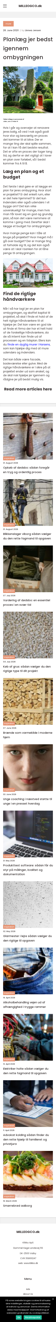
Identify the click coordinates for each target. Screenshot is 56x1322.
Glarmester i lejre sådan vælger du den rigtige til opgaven (27, 938)
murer (8, 23)
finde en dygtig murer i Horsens (28, 344)
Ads (28, 1289)
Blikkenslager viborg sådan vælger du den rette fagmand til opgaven (27, 536)
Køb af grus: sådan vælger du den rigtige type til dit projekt (27, 669)
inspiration (9, 458)
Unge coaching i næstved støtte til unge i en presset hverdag (27, 801)
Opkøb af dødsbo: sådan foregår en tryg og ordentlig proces (26, 470)
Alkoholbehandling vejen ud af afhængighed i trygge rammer (24, 1004)
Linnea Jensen (33, 30)
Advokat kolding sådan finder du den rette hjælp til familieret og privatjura (26, 1139)
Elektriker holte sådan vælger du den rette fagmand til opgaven (25, 1071)
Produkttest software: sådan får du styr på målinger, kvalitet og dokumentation (28, 869)
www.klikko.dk (31, 1263)
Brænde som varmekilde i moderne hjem (27, 735)
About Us (28, 1294)
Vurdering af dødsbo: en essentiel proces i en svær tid (26, 602)
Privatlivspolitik (32, 1317)
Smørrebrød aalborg (17, 1206)
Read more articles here (28, 389)
